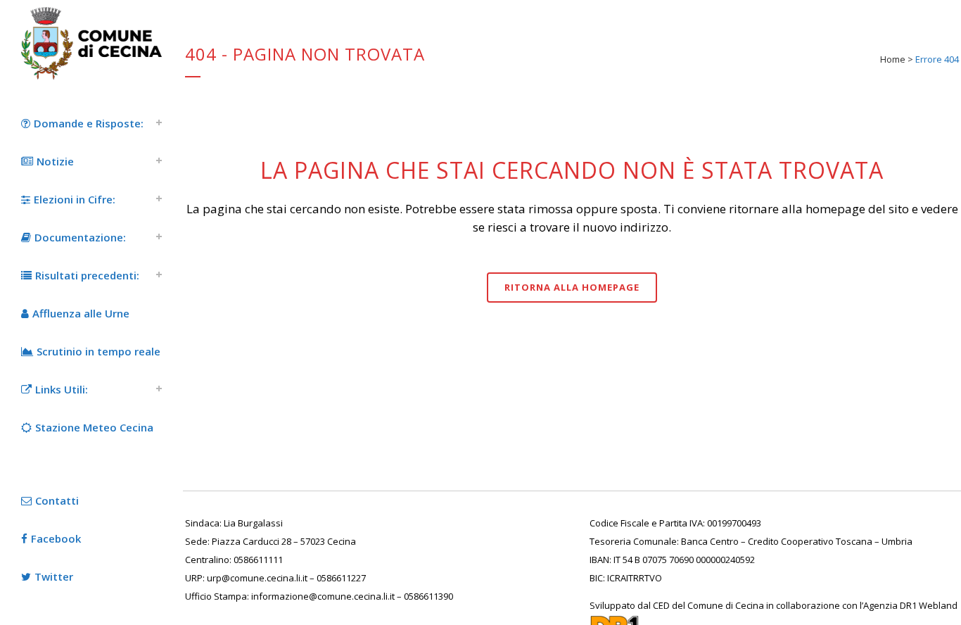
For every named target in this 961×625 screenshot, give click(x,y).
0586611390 (428, 596)
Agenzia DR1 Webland (910, 605)
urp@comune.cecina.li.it (257, 578)
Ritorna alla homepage (571, 287)
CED (661, 605)
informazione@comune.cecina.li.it (323, 596)
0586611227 (341, 578)
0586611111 (258, 559)
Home (892, 59)
